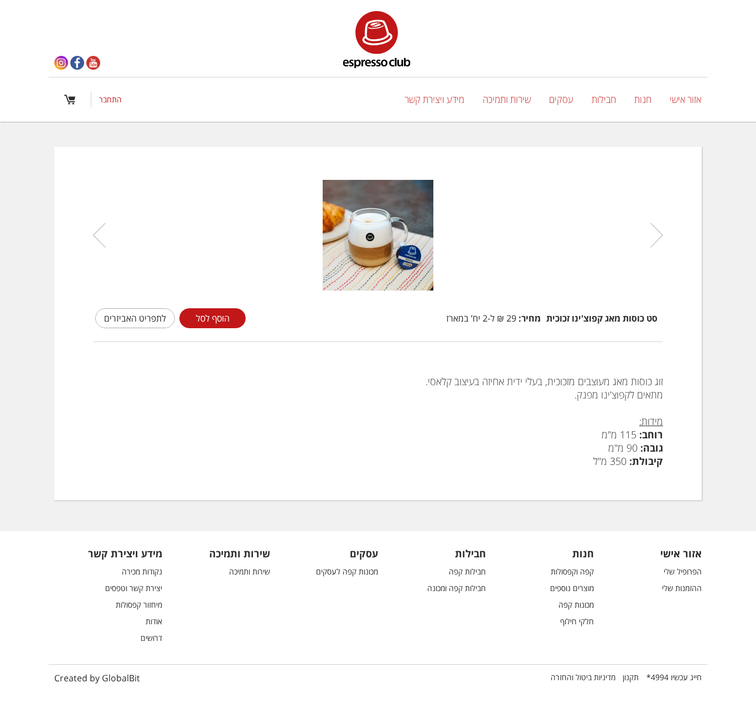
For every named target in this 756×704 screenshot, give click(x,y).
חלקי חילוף (577, 621)
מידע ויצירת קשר (434, 99)
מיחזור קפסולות (139, 604)
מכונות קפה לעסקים (347, 571)
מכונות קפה (576, 604)
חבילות (604, 99)
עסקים (561, 99)
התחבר (110, 99)
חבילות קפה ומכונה (456, 588)
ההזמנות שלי (682, 588)
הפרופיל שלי (683, 571)
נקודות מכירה (142, 571)
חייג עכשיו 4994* (674, 677)
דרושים (151, 638)
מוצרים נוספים (572, 588)
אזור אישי (685, 99)
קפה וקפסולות (572, 571)
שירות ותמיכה (507, 99)
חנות (642, 99)
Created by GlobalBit (97, 678)
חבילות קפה (467, 571)
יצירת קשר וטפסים (133, 588)
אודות (154, 621)
